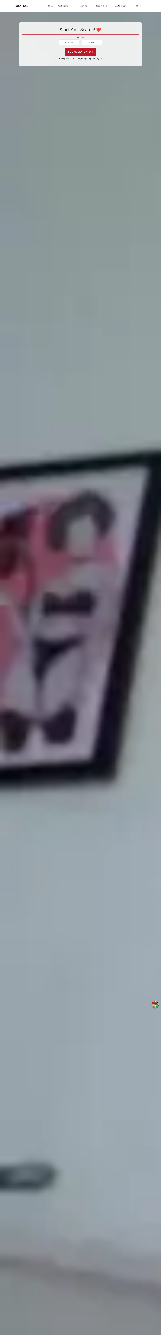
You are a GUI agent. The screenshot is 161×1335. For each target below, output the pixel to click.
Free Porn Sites (82, 6)
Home (50, 6)
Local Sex (21, 6)
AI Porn (138, 6)
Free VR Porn (101, 6)
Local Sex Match (80, 51)
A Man (92, 42)
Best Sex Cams (121, 6)
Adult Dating (63, 6)
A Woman (69, 42)
